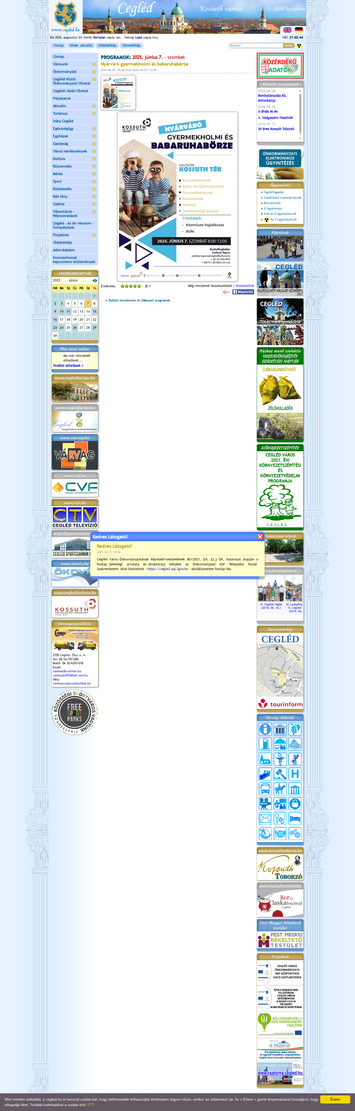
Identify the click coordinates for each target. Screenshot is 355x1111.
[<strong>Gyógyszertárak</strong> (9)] (280, 759)
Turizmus (60, 113)
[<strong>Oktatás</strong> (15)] (280, 803)
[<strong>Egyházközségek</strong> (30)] (265, 759)
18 (68, 319)
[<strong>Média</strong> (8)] (265, 803)
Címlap (58, 45)
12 (75, 311)
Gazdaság (60, 143)
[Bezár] (260, 536)
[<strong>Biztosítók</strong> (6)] (280, 744)
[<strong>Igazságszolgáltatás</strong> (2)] (280, 773)
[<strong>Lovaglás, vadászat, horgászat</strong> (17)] (280, 788)
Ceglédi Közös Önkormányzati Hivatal (71, 81)
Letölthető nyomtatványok (282, 197)
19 (75, 319)
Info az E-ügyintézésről (280, 214)
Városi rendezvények (70, 151)
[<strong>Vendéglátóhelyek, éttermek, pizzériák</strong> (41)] (280, 833)
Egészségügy (63, 128)
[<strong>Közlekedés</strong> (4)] (265, 788)
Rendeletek (272, 203)
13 (81, 311)
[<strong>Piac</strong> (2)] (294, 803)
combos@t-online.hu (67, 671)
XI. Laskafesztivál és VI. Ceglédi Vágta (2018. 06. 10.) (298, 608)
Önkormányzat (65, 71)
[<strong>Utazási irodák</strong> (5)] (265, 833)
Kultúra (59, 159)
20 (81, 319)
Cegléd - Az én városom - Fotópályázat (73, 225)
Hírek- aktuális (81, 45)
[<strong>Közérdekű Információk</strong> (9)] (265, 729)
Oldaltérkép (107, 45)
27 (81, 328)
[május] (94, 280)
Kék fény (60, 196)
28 (88, 328)
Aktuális (59, 106)
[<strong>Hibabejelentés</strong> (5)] (294, 759)
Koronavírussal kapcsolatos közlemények (74, 259)
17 (61, 319)
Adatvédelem (64, 250)
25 (68, 328)
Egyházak (60, 136)
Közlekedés (62, 189)
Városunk (60, 64)
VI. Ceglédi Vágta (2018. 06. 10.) (271, 606)
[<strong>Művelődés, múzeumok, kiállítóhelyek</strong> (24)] (294, 788)
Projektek (61, 235)
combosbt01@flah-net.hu (70, 675)
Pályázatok (62, 98)
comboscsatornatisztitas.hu (72, 683)
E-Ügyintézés (273, 208)
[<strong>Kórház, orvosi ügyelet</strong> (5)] (294, 773)
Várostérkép (131, 45)
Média (58, 174)
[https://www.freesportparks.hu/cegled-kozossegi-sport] (74, 734)
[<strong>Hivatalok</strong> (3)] (265, 773)
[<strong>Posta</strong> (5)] (265, 818)
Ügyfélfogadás (274, 192)
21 (88, 319)
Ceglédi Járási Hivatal (70, 91)
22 (94, 319)
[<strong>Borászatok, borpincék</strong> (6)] (294, 729)
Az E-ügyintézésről (284, 219)
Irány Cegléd (63, 121)
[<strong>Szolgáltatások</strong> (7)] (294, 833)
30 (55, 336)
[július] (96, 280)
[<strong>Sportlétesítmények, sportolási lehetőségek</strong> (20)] (280, 818)
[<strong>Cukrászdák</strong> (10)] (294, 744)
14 (88, 311)
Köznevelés (62, 166)
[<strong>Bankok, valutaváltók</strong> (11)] (280, 729)
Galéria (58, 204)
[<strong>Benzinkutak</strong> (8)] (265, 744)
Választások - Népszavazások (65, 213)
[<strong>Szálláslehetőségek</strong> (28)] (294, 818)
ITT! (91, 1105)
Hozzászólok (245, 286)
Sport (57, 181)
